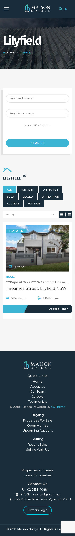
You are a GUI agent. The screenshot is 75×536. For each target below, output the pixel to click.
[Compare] (46, 248)
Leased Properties (37, 475)
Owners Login (37, 510)
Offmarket (50, 189)
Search (37, 143)
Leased (28, 196)
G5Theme (58, 407)
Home (11, 52)
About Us (37, 386)
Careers (37, 396)
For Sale (34, 203)
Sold (10, 196)
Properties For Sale (37, 420)
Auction (13, 203)
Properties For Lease (37, 470)
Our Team (37, 391)
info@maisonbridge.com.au (40, 494)
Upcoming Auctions (37, 430)
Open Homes (37, 425)
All (9, 189)
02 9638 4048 (36, 489)
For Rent (27, 189)
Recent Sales (37, 444)
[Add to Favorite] (37, 248)
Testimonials (37, 401)
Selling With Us (37, 449)
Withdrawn (50, 196)
